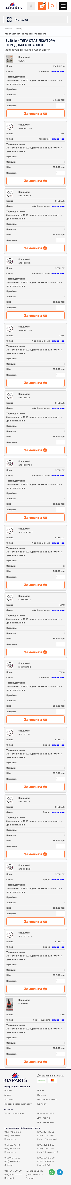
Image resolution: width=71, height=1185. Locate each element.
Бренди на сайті (45, 1113)
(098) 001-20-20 (46, 1158)
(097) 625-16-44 (12, 1145)
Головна (8, 28)
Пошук (19, 28)
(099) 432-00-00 (12, 1148)
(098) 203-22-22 (34, 1171)
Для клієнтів (43, 1118)
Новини (41, 1090)
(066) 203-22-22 (34, 1174)
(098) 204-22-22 (45, 1132)
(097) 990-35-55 (12, 1158)
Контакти (42, 1104)
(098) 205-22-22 (45, 1145)
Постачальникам (45, 1122)
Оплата (7, 1095)
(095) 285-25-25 (45, 1161)
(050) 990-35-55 (12, 1161)
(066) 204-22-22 (45, 1135)
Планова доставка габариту (18, 1104)
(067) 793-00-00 (12, 1132)
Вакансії (41, 1095)
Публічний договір (47, 1099)
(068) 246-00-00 (13, 1171)
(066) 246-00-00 (12, 1174)
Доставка (8, 1099)
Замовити (11, 105)
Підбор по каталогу (14, 1113)
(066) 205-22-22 (45, 1148)
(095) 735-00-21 (12, 1135)
